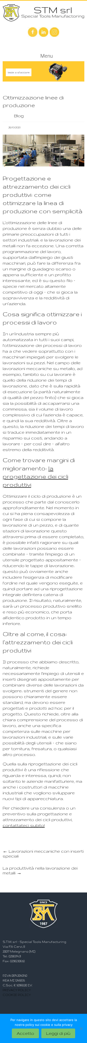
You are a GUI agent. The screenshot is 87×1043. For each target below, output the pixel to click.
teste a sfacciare (18, 72)
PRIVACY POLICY (17, 990)
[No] (81, 1028)
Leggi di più (58, 1033)
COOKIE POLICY (17, 994)
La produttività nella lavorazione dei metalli (40, 870)
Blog (19, 115)
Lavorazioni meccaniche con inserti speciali (43, 853)
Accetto (25, 1033)
